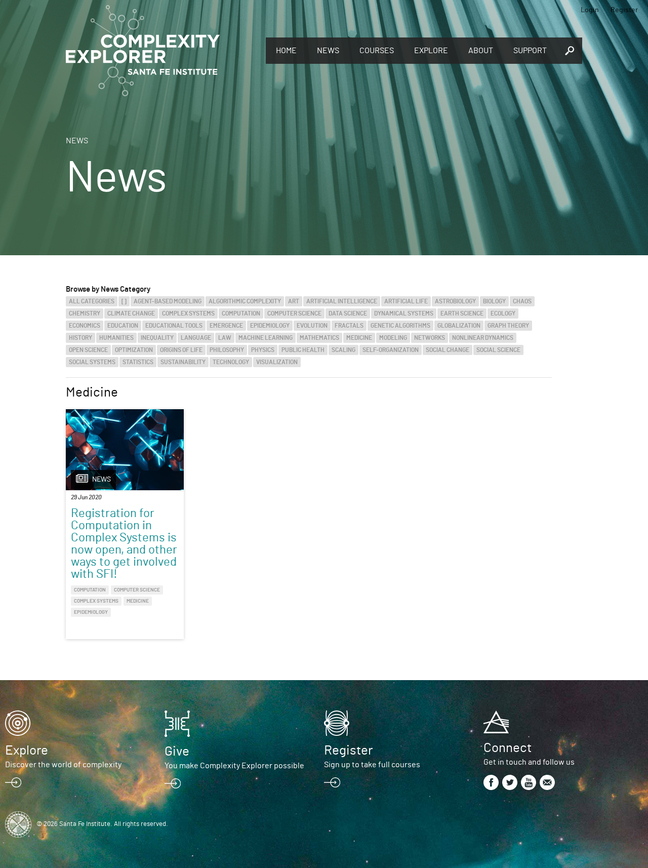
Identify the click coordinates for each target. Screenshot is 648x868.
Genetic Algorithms (400, 326)
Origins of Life (181, 350)
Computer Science (294, 313)
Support (530, 51)
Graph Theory (508, 326)
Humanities (116, 338)
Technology (231, 362)
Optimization (134, 350)
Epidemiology (270, 326)
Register (624, 10)
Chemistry (84, 313)
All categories (91, 301)
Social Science (498, 350)
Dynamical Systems (403, 313)
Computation (241, 313)
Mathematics (319, 338)
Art (293, 301)
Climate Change (131, 313)
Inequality (157, 338)
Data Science (348, 313)
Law (224, 338)
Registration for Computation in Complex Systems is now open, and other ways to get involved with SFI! (124, 543)
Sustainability (183, 362)
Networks (429, 338)
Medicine (359, 338)
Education (122, 326)
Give (177, 751)
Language (196, 338)
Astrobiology (455, 301)
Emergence (226, 326)
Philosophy (227, 350)
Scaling (343, 350)
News (328, 51)
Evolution (312, 326)
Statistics (138, 362)
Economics (84, 326)
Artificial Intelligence (341, 301)
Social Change (447, 350)
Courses (376, 51)
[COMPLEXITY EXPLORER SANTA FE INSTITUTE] (161, 50)
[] (124, 301)
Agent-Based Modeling (167, 301)
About (480, 51)
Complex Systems (188, 313)
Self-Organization (390, 350)
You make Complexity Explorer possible (234, 766)
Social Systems (92, 362)
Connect (507, 748)
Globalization (458, 326)
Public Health (303, 350)
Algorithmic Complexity (245, 301)
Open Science (88, 350)
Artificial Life (406, 301)
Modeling (393, 338)
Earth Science (461, 313)
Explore (431, 51)
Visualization (277, 362)
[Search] (569, 50)
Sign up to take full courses (372, 765)
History (80, 338)
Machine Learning (265, 338)
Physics (262, 350)
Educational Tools (173, 326)
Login (590, 10)
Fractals (349, 326)
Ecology (503, 313)
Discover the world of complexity (63, 765)
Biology (494, 301)
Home (286, 51)
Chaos (522, 301)
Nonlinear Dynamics (482, 338)
